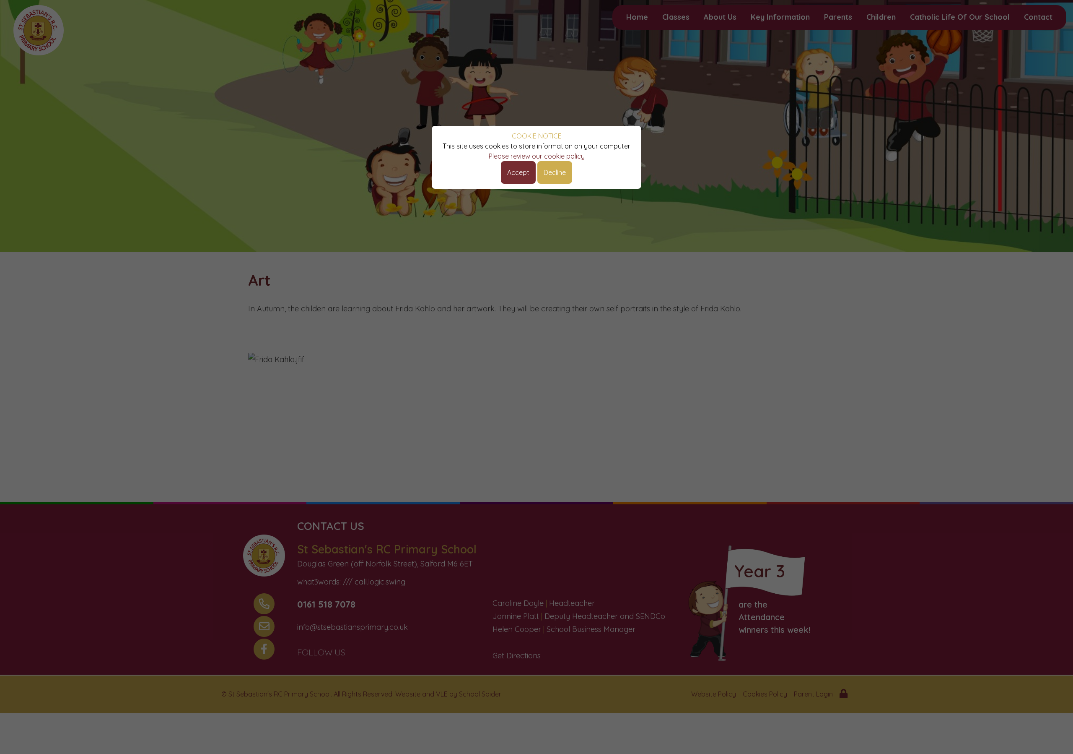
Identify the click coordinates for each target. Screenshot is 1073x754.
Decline (555, 172)
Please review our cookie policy (537, 156)
